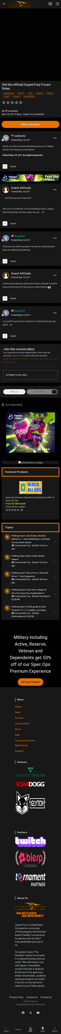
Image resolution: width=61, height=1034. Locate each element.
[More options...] (55, 138)
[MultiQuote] (5, 166)
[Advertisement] (30, 39)
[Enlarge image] (49, 287)
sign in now (17, 355)
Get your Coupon (30, 681)
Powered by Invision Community (30, 1004)
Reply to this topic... (18, 375)
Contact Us (32, 997)
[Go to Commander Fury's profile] (7, 537)
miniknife (13, 111)
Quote (13, 166)
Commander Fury (22, 545)
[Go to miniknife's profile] (6, 138)
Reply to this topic (30, 124)
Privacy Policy (16, 997)
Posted (20, 140)
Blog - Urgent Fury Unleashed (30, 114)
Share (15, 391)
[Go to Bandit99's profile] (6, 238)
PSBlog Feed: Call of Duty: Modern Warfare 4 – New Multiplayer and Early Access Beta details (30, 539)
